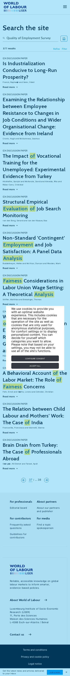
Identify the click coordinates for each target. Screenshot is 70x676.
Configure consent (35, 358)
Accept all (35, 366)
